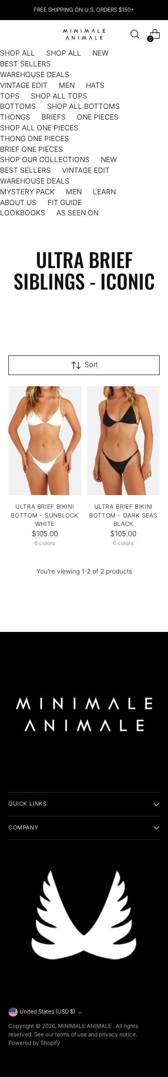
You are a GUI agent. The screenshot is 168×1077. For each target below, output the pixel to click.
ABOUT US (18, 202)
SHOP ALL (17, 53)
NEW (100, 53)
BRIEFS (54, 117)
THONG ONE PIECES (34, 138)
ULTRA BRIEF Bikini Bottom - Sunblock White (44, 515)
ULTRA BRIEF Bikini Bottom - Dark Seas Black (123, 515)
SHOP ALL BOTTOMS (83, 106)
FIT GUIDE (65, 202)
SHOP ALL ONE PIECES (39, 127)
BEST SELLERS (25, 63)
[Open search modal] (134, 34)
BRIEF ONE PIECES (31, 149)
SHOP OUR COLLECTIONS (45, 159)
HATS (95, 85)
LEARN (104, 191)
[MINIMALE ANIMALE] (84, 34)
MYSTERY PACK (27, 191)
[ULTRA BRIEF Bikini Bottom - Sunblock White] (44, 440)
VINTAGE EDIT (24, 85)
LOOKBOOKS (22, 212)
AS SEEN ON (77, 212)
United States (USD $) (47, 1011)
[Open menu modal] (13, 34)
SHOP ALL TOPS (59, 96)
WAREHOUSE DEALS (35, 74)
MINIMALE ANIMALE (85, 1026)
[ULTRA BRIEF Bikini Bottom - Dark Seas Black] (123, 440)
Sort (91, 364)
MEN (67, 85)
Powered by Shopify (34, 1043)
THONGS (15, 117)
